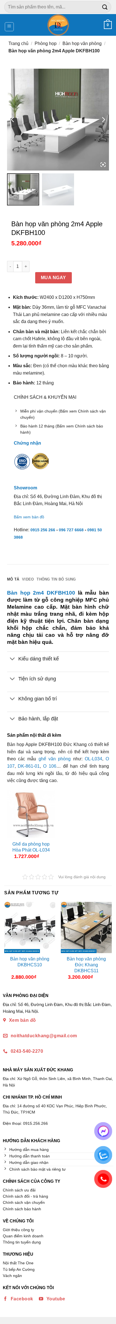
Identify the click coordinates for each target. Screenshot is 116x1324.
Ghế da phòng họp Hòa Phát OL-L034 (31, 847)
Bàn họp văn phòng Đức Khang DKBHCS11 (86, 964)
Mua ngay (53, 277)
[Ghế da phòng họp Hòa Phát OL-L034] (31, 814)
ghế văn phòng (55, 758)
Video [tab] (28, 579)
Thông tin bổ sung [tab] (56, 579)
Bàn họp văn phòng (82, 43)
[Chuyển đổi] (12, 659)
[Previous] (10, 943)
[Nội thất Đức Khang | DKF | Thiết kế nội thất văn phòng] (58, 25)
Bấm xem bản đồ (29, 517)
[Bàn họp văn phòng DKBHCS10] (29, 927)
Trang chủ (18, 43)
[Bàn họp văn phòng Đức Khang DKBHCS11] (86, 927)
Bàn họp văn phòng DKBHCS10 (29, 961)
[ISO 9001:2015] (22, 465)
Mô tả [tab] (13, 579)
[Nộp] (105, 6)
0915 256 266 (42, 530)
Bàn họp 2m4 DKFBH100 (41, 593)
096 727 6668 (71, 530)
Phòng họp (46, 43)
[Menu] (9, 26)
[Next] (106, 943)
